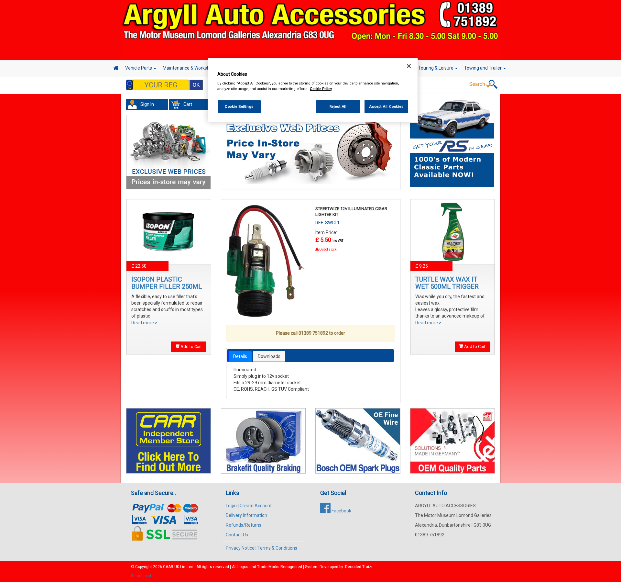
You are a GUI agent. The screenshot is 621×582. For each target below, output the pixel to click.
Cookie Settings (239, 106)
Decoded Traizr (359, 567)
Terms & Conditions (277, 548)
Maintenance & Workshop (189, 68)
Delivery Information (246, 515)
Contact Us (237, 534)
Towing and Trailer (483, 68)
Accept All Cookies (386, 106)
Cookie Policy (321, 88)
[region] (313, 90)
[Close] (409, 66)
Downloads (269, 356)
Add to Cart (191, 346)
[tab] (240, 356)
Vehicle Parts (139, 68)
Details (240, 356)
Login (231, 505)
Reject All (338, 106)
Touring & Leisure (436, 68)
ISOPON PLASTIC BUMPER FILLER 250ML (166, 282)
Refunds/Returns (243, 525)
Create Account (256, 505)
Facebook (341, 510)
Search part (141, 576)
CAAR (168, 567)
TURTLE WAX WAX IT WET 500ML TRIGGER (447, 282)
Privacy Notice (240, 548)
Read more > (144, 322)
